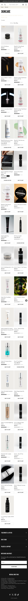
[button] (2, 4)
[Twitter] (12, 594)
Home (2, 7)
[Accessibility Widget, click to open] (26, 301)
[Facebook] (10, 594)
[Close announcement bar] (27, 1)
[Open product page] (20, 35)
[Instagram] (15, 594)
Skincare (6, 7)
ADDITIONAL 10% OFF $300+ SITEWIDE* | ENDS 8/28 (13, 1)
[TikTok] (18, 594)
